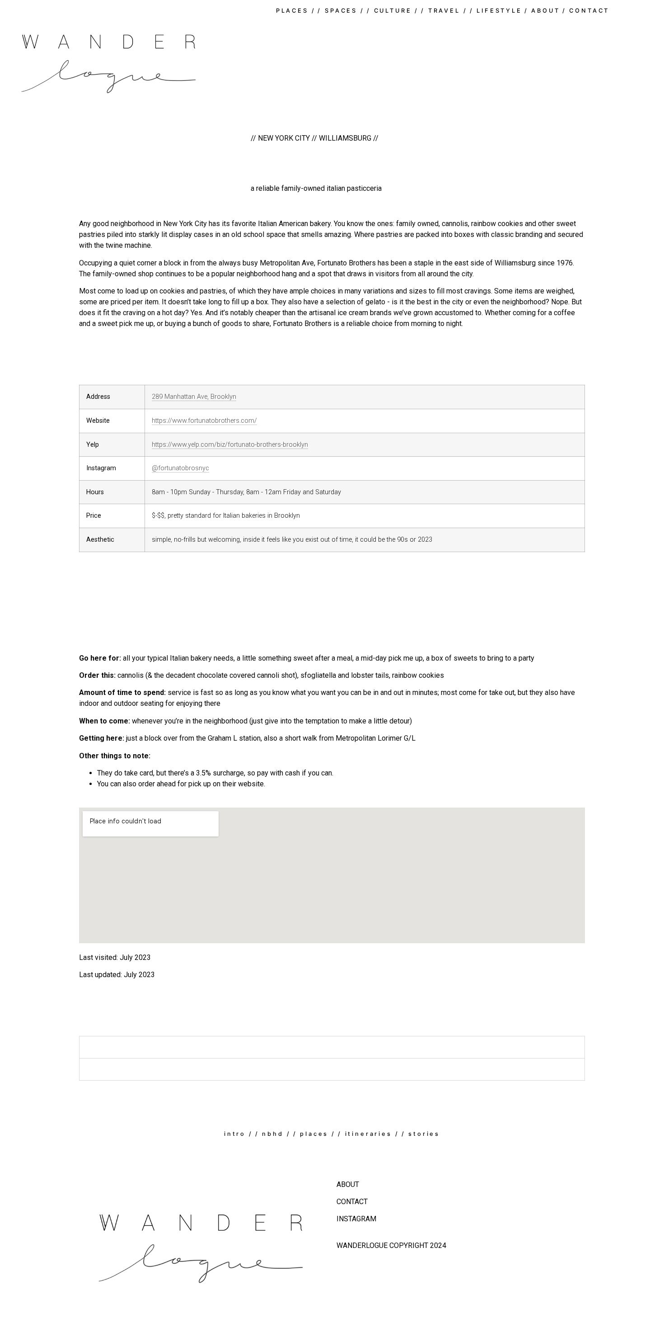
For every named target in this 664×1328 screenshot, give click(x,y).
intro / (238, 1133)
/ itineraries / (368, 1133)
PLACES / (296, 10)
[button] (332, 1047)
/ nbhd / (273, 1133)
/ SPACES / (341, 10)
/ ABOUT (542, 10)
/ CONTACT (586, 10)
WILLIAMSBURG (344, 138)
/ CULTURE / (393, 10)
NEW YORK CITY (284, 138)
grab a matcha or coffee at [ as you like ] (149, 1047)
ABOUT (348, 1184)
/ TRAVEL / (444, 10)
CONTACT (352, 1201)
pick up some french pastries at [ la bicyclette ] (160, 1069)
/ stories (421, 1133)
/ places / (314, 1133)
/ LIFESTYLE (496, 10)
